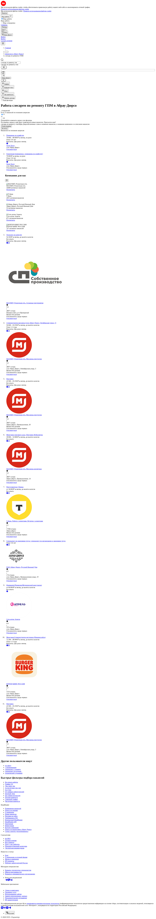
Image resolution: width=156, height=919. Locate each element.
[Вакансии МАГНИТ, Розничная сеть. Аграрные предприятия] (80, 273)
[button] (3, 37)
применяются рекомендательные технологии (43, 903)
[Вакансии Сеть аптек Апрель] (80, 605)
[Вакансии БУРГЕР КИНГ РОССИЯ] (80, 665)
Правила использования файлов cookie (37, 11)
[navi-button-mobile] (3, 43)
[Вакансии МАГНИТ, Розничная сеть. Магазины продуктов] (80, 345)
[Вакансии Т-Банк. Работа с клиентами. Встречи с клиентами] (80, 507)
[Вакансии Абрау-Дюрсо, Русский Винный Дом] (80, 556)
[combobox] (10, 62)
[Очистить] (4, 67)
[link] (4, 32)
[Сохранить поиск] (3, 73)
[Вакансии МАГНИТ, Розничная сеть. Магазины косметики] (80, 455)
